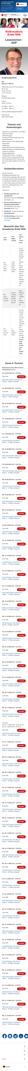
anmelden (21, 377)
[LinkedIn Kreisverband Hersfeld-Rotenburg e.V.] (10, 1036)
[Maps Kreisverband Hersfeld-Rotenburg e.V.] (21, 1036)
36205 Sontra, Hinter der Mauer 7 (12, 733)
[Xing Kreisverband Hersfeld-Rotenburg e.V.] (15, 1036)
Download (7, 220)
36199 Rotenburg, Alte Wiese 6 (11, 440)
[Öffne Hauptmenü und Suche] (25, 15)
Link (12, 200)
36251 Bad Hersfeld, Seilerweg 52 (12, 379)
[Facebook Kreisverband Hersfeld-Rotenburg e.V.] (4, 1036)
